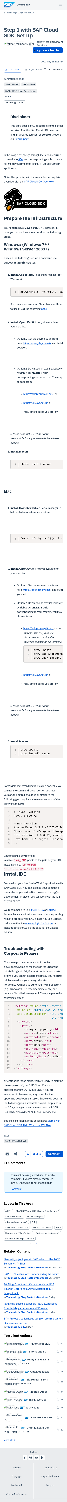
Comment (16, 1189)
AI (33, 1222)
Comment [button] (54, 1154)
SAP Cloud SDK (12, 84)
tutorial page (22, 139)
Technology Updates (15, 102)
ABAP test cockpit (13, 1216)
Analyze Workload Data (15, 1227)
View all (8, 1440)
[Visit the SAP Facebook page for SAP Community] (24, 1457)
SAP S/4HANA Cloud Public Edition (20, 91)
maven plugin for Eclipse (39, 923)
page (44, 309)
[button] (6, 69)
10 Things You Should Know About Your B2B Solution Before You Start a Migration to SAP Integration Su (29, 1289)
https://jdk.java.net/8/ (35, 403)
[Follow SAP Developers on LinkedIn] (42, 1457)
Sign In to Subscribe (47, 50)
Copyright (17, 1476)
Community (23, 4)
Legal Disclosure (50, 1476)
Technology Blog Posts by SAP (20, 13)
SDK (20, 159)
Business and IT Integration (17, 1233)
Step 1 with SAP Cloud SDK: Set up (31, 33)
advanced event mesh (15, 1222)
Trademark (16, 1485)
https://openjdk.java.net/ (37, 343)
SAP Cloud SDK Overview (39, 181)
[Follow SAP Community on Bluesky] (30, 1457)
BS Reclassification (41, 1227)
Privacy (16, 1467)
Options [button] (34, 56)
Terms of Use (50, 1467)
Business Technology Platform (19, 1238)
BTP (57, 1227)
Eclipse (51, 910)
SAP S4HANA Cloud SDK (15, 1141)
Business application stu (47, 1233)
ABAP (7, 1211)
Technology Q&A (16, 1327)
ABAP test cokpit (34, 1216)
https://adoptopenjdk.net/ (38, 394)
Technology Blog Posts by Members (27, 1267)
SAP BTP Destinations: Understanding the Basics (31, 1274)
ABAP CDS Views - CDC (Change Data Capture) (36, 1211)
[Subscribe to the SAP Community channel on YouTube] (36, 1457)
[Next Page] (36, 1243)
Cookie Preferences (16, 1494)
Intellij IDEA (37, 910)
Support (50, 1485)
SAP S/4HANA (29, 84)
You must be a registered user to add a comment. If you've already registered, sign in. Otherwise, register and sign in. (33, 1179)
